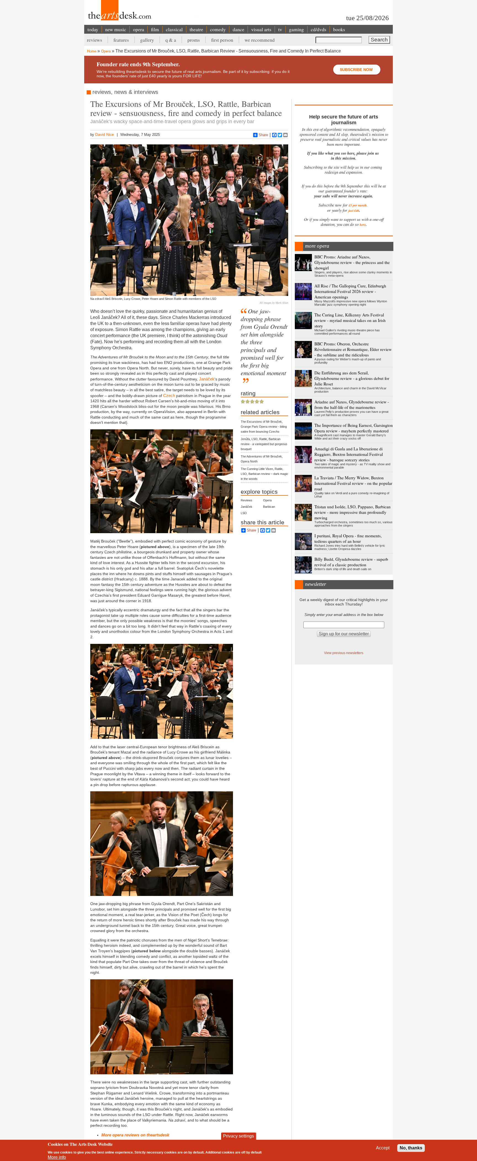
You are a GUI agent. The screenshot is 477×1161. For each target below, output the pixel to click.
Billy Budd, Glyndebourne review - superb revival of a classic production (351, 561)
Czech (169, 395)
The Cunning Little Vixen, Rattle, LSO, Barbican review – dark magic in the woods (264, 473)
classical (174, 29)
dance (238, 29)
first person (222, 39)
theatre (196, 29)
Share (263, 135)
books (339, 29)
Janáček (246, 506)
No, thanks (411, 1148)
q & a (170, 39)
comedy (218, 29)
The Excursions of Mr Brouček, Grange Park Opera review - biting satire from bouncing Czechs (264, 426)
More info (57, 1157)
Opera (106, 51)
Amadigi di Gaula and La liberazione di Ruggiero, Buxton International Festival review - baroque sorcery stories (348, 454)
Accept (382, 1148)
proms (193, 39)
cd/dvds (318, 29)
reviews (94, 39)
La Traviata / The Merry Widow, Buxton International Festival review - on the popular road (353, 483)
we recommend (260, 39)
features (121, 39)
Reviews (246, 500)
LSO (244, 513)
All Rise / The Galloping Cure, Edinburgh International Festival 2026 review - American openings (350, 291)
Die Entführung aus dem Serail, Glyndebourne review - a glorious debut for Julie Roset (351, 378)
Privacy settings (238, 1136)
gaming (296, 29)
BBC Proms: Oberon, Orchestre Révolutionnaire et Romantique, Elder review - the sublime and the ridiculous (353, 349)
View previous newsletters (343, 653)
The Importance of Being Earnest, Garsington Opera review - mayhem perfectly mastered (353, 427)
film (155, 29)
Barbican (269, 506)
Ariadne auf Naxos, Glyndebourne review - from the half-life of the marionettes (351, 404)
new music (115, 29)
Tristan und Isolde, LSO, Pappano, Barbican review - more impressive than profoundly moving (352, 512)
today (93, 29)
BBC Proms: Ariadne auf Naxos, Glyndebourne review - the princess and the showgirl (352, 262)
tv (280, 29)
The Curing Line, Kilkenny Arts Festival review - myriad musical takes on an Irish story (350, 320)
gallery (147, 39)
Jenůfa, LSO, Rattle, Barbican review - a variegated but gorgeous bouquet (264, 444)
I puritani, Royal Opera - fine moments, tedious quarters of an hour (348, 538)
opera (138, 29)
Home (91, 51)
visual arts (261, 29)
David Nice (104, 134)
